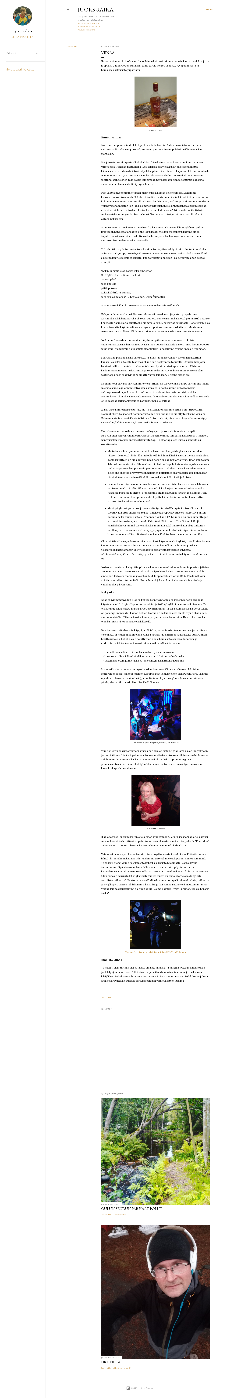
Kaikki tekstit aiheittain (88, 23)
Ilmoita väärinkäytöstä (20, 69)
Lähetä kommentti (122, 1368)
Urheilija (110, 1362)
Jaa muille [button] (71, 46)
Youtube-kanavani (86, 30)
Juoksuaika (95, 9)
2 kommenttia (119, 1214)
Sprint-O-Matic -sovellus (89, 26)
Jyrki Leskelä (22, 30)
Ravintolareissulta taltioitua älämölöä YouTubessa (155, 952)
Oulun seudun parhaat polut (131, 1208)
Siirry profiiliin (23, 37)
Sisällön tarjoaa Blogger (142, 1388)
